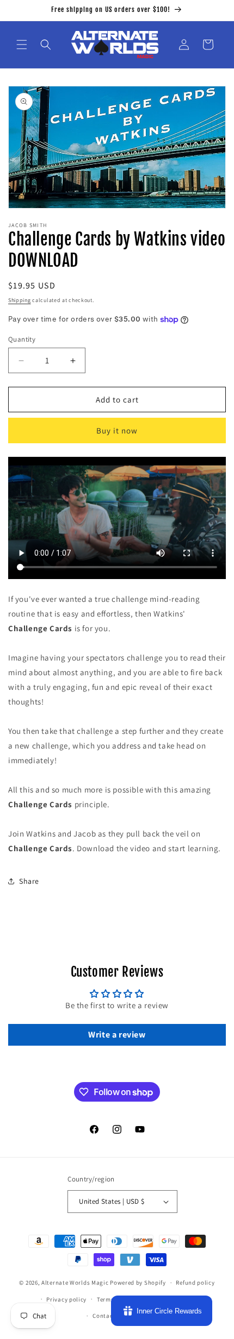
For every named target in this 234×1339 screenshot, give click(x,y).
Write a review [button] (116, 1034)
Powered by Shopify (138, 1282)
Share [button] (29, 881)
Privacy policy (66, 1299)
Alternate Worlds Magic (74, 1282)
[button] (22, 44)
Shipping (19, 300)
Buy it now (117, 430)
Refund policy (195, 1282)
